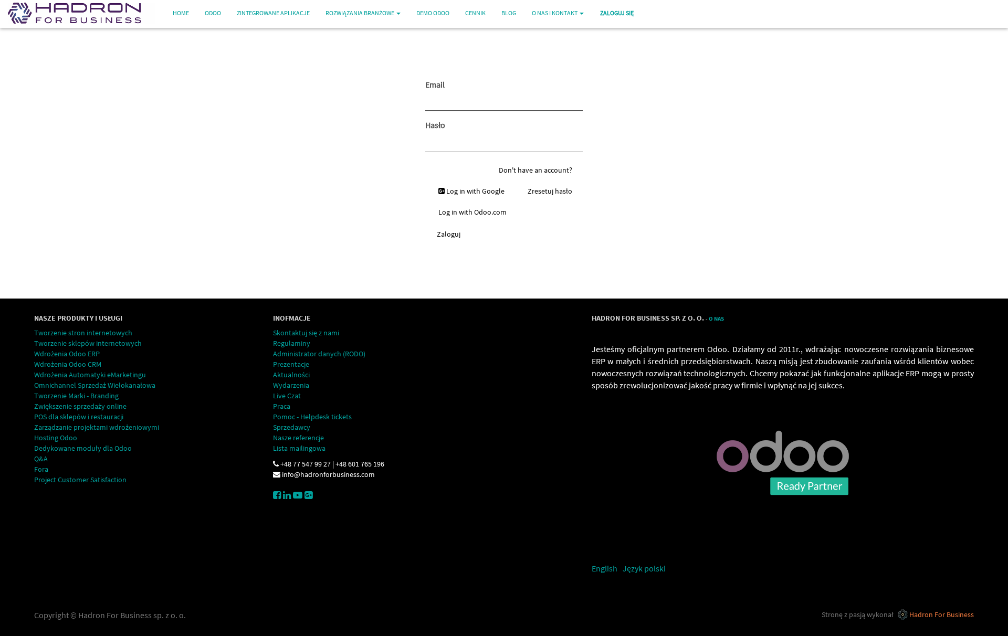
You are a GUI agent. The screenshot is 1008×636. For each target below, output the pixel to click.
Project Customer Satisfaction (80, 479)
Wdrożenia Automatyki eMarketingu (90, 374)
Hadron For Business (941, 614)
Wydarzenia (291, 385)
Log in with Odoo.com (472, 212)
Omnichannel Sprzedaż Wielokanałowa (94, 385)
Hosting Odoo (55, 437)
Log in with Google (475, 191)
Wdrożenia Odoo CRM (67, 364)
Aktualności (291, 374)
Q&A (41, 458)
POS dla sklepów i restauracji (78, 416)
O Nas (716, 318)
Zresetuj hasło (550, 191)
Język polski (644, 568)
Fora (41, 469)
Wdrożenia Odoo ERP (67, 353)
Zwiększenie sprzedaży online (80, 406)
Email (435, 84)
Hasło (435, 125)
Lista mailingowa (299, 448)
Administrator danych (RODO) (319, 353)
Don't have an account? (535, 170)
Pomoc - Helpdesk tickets (312, 416)
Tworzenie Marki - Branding (76, 395)
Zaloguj (448, 234)
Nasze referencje (298, 437)
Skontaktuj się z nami (306, 332)
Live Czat (287, 395)
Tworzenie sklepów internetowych (88, 343)
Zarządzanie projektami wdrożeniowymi (96, 427)
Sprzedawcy (291, 427)
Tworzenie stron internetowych (83, 332)
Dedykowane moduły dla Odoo (83, 448)
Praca (281, 406)
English (604, 568)
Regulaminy (291, 343)
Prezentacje (291, 364)
